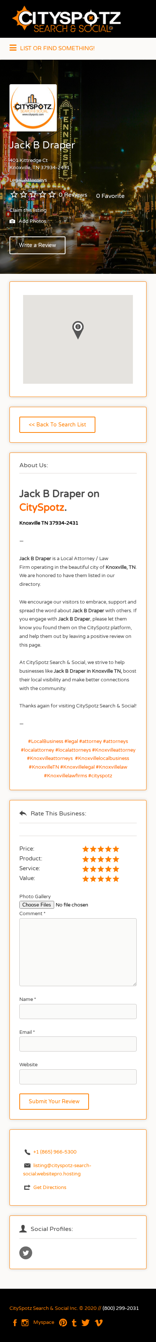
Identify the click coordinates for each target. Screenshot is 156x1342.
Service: (29, 868)
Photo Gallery (35, 897)
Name (27, 999)
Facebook (15, 1322)
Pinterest (63, 1322)
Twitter (85, 1322)
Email (27, 1032)
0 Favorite (110, 196)
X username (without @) (25, 1252)
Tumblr (74, 1322)
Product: (30, 858)
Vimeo (99, 1322)
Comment (32, 914)
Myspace (43, 1322)
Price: (26, 848)
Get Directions (49, 1187)
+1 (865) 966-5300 (54, 1152)
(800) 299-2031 (121, 1308)
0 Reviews (73, 195)
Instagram (25, 1322)
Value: (27, 878)
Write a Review (37, 245)
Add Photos (31, 222)
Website (28, 1065)
